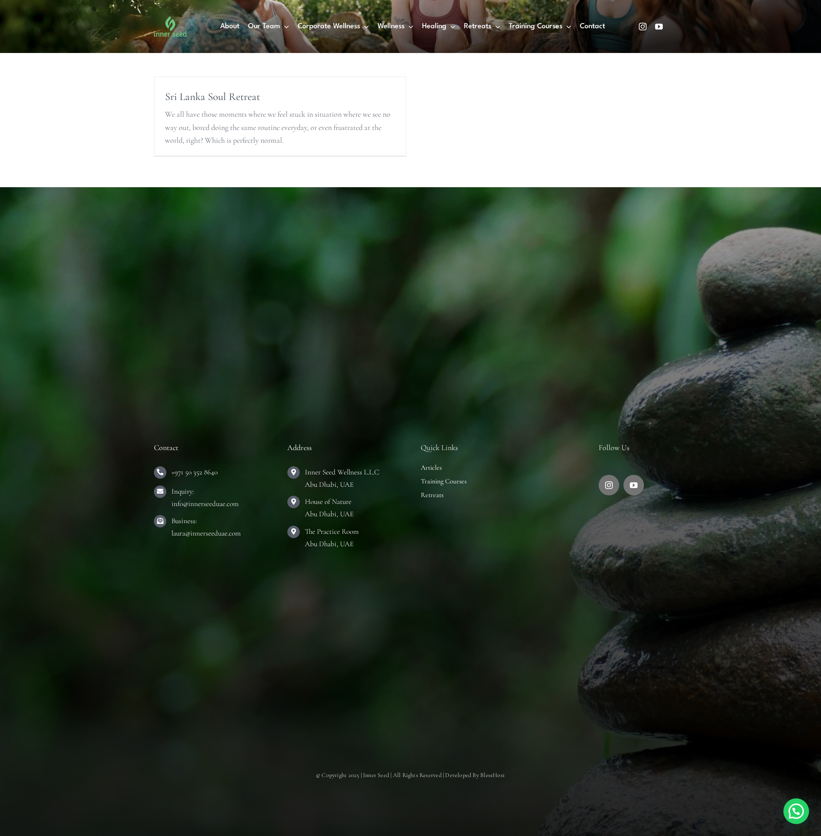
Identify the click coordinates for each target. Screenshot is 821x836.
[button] (796, 811)
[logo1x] (170, 20)
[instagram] (643, 26)
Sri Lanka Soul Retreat (212, 96)
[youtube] (659, 26)
